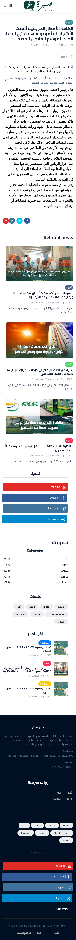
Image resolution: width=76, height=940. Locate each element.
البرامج (69, 799)
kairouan (20, 614)
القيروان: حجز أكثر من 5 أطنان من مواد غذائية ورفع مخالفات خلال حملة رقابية (41, 295)
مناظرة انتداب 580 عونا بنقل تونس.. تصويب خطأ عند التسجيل (39, 448)
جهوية (64, 571)
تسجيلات (63, 583)
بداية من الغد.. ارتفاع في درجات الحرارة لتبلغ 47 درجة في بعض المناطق (40, 371)
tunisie (36, 614)
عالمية (64, 577)
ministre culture (56, 614)
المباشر (57, 799)
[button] (70, 6)
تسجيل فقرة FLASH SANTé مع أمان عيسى (28, 649)
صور (59, 793)
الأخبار (70, 793)
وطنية (65, 565)
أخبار (66, 559)
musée (61, 622)
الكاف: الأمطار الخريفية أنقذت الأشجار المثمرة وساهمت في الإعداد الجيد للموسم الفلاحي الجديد (38, 33)
